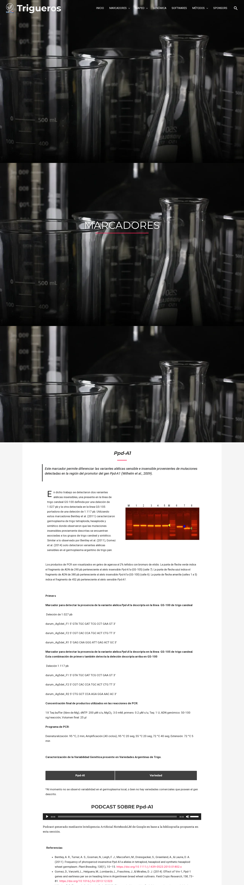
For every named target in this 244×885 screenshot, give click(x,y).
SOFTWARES (179, 8)
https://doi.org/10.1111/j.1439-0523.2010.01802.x (149, 866)
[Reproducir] (47, 816)
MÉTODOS (198, 8)
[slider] (195, 816)
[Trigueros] (10, 8)
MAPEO (139, 8)
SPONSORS (220, 8)
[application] (122, 816)
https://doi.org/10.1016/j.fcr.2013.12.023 (85, 881)
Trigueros (39, 8)
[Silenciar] (187, 816)
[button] (235, 8)
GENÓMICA (159, 8)
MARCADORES (118, 8)
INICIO (100, 8)
